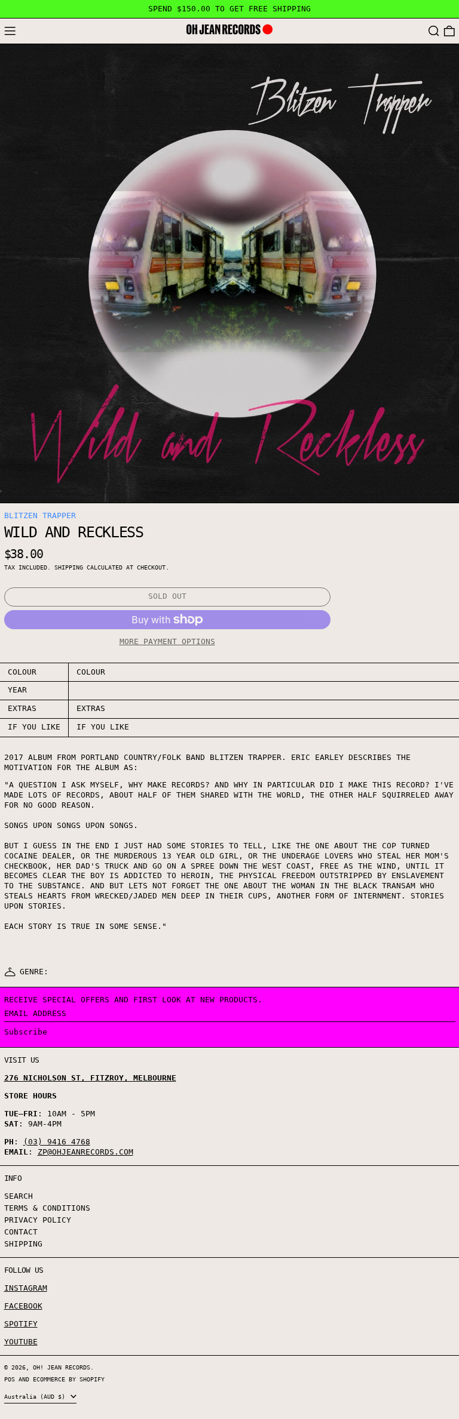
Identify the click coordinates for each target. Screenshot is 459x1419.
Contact (21, 1231)
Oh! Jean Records (61, 1367)
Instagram (25, 1287)
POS (9, 1379)
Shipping (68, 567)
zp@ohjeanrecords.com (85, 1151)
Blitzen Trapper (40, 515)
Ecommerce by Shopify (69, 1379)
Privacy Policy (37, 1219)
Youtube (21, 1341)
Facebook (23, 1305)
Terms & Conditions (47, 1207)
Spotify (21, 1323)
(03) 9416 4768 (56, 1141)
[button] (434, 31)
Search (18, 1196)
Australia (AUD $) (36, 1396)
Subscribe (25, 1031)
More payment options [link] (167, 641)
